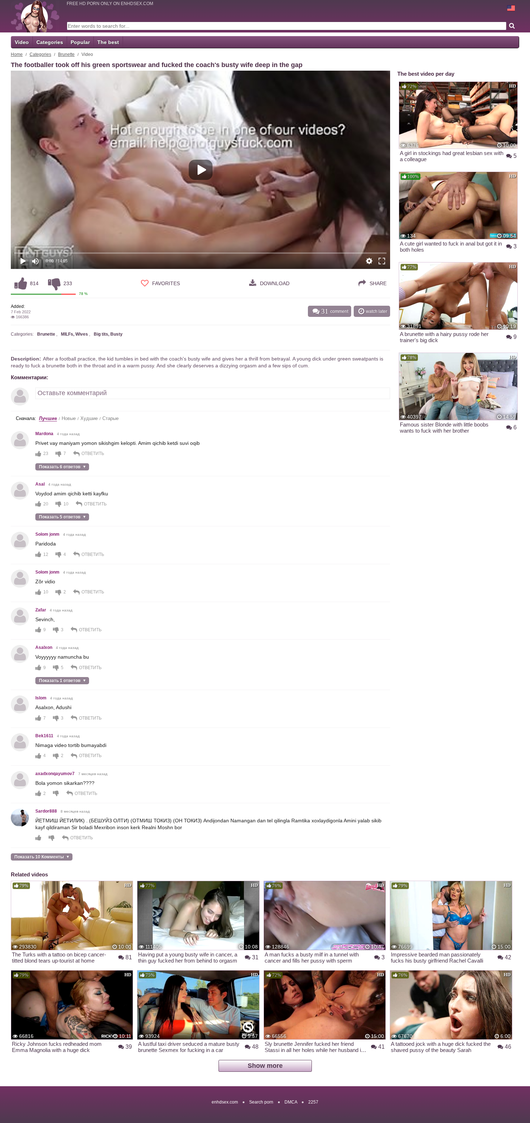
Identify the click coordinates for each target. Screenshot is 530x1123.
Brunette (66, 54)
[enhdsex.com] (35, 16)
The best (108, 42)
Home (17, 54)
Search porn (261, 1102)
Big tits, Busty (108, 334)
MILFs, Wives (74, 334)
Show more (265, 1065)
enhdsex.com (225, 1102)
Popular (80, 42)
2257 (313, 1102)
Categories (49, 42)
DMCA (290, 1102)
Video (22, 42)
